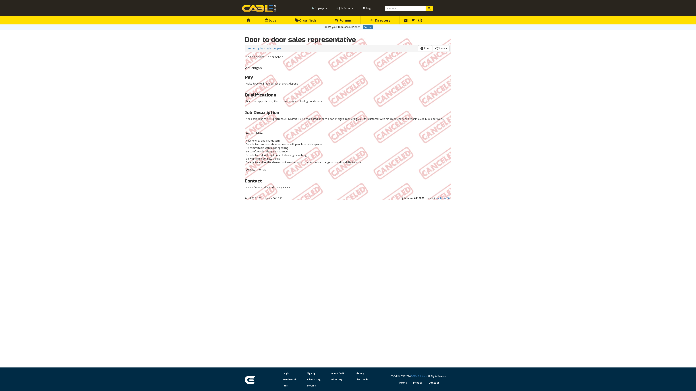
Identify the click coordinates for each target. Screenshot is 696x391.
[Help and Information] (420, 20)
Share (442, 48)
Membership (290, 379)
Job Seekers (346, 8)
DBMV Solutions (419, 376)
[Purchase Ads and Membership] (413, 20)
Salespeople (274, 48)
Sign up (368, 27)
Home (251, 48)
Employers (320, 8)
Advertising (313, 379)
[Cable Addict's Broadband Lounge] (259, 8)
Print (426, 48)
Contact (434, 382)
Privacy (417, 382)
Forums (345, 20)
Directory (382, 20)
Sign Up (311, 373)
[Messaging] (406, 20)
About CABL (337, 373)
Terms (402, 382)
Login (368, 8)
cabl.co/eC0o (443, 198)
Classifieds (307, 20)
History (360, 373)
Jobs (272, 20)
